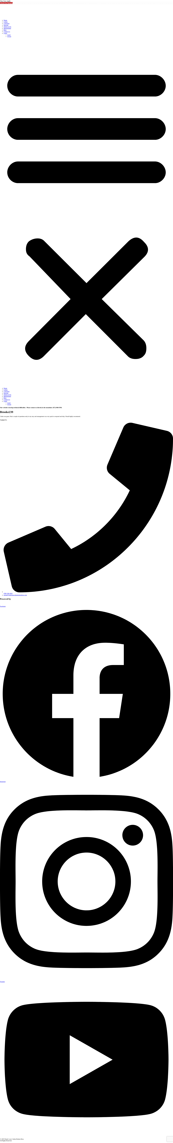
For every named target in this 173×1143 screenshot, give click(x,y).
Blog (5, 30)
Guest (9, 35)
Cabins (6, 22)
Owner (9, 36)
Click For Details (6, 3)
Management (7, 28)
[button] (86, 212)
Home (5, 20)
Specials (6, 25)
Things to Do (7, 27)
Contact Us (7, 31)
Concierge (6, 23)
